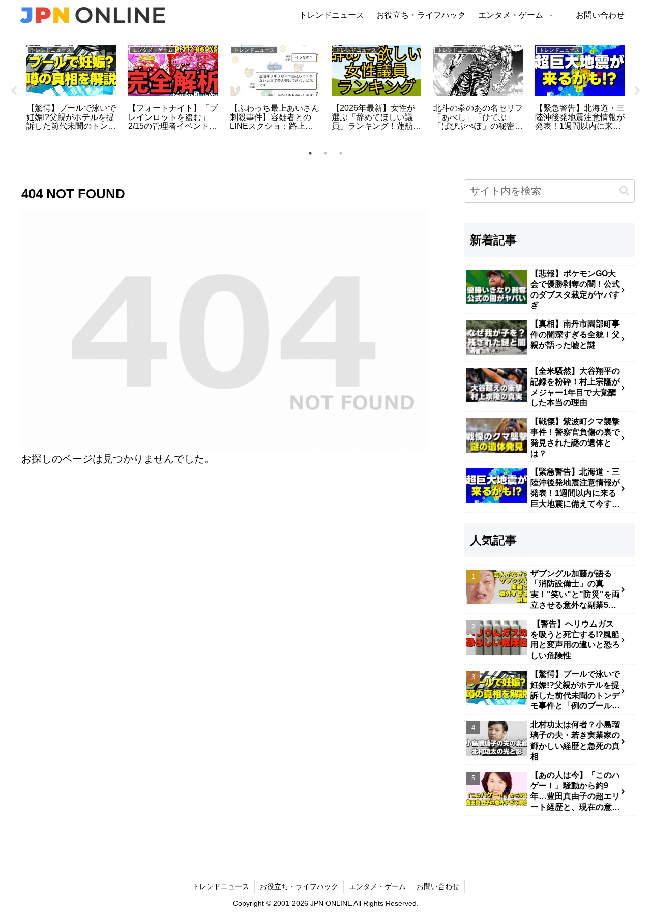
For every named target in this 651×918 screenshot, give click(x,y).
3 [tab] (341, 153)
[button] (624, 190)
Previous (14, 91)
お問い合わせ (438, 886)
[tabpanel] (71, 89)
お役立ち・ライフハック (299, 886)
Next (637, 91)
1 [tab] (310, 153)
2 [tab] (325, 153)
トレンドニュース (220, 886)
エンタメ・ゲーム (377, 886)
